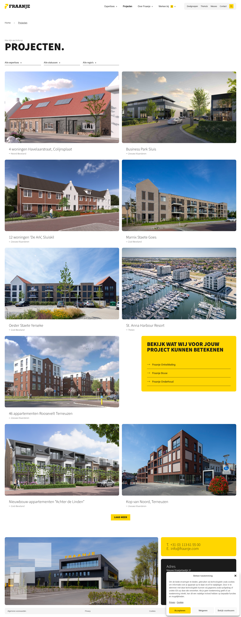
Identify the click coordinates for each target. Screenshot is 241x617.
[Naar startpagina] (17, 6)
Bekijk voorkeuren (226, 610)
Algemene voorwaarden (17, 611)
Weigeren (203, 610)
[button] (235, 575)
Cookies (180, 602)
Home (8, 23)
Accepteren (179, 610)
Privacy (172, 602)
